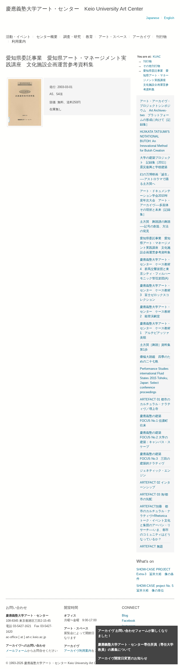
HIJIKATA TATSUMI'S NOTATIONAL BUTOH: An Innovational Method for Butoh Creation (155, 141)
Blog (125, 615)
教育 (89, 37)
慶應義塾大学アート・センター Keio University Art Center (74, 9)
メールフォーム (16, 650)
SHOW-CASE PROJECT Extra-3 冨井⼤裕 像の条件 (155, 574)
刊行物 (161, 37)
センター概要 (46, 37)
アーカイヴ (141, 37)
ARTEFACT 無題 (151, 546)
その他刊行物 (151, 66)
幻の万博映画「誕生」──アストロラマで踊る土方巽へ (155, 179)
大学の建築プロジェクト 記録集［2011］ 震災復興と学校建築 (155, 162)
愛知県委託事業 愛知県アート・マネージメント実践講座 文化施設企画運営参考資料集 (156, 80)
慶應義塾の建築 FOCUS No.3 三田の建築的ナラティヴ (155, 458)
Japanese (152, 18)
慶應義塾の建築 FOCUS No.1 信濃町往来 (154, 420)
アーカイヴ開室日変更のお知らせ (122, 658)
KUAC (157, 56)
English (169, 18)
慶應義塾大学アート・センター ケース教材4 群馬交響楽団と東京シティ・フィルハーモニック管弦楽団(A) (155, 269)
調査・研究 (72, 37)
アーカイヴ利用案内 (77, 650)
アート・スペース (113, 37)
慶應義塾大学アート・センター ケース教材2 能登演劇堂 (155, 311)
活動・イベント (18, 37)
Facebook (128, 620)
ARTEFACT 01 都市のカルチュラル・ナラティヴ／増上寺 (155, 404)
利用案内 (19, 41)
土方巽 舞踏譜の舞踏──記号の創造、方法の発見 (155, 226)
